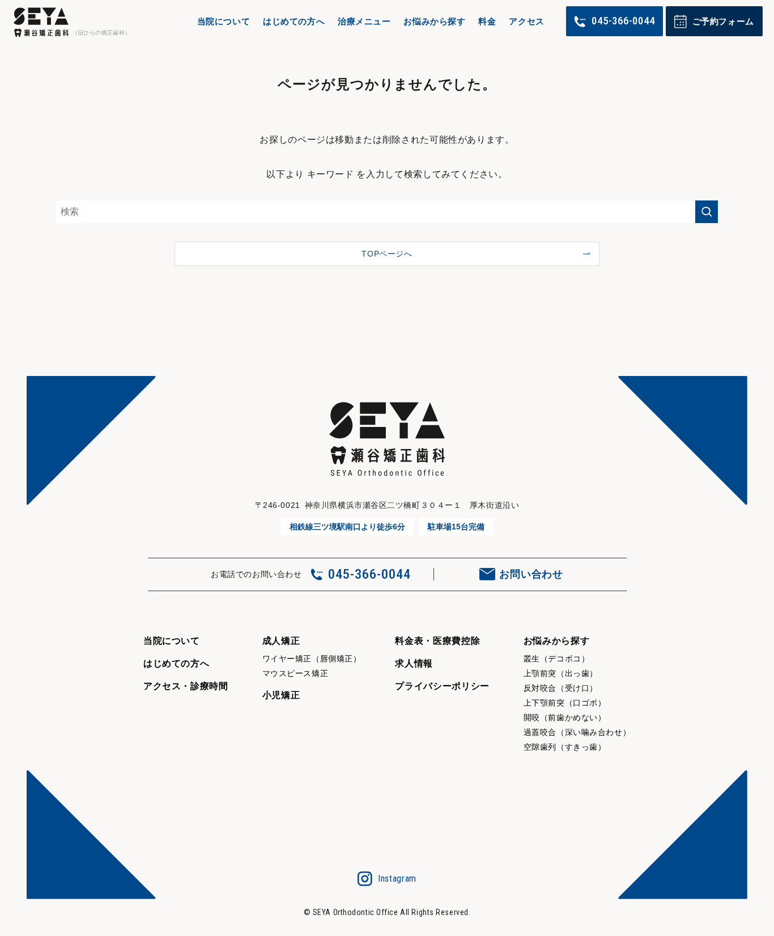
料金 (487, 21)
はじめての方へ (294, 21)
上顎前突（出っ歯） (561, 673)
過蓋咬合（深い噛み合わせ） (577, 732)
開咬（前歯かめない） (565, 717)
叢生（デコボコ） (556, 658)
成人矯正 (281, 641)
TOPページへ (387, 253)
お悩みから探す (434, 21)
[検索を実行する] (706, 211)
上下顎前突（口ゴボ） (565, 702)
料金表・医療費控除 (437, 641)
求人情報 (414, 663)
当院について (223, 21)
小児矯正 (281, 695)
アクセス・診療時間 (185, 686)
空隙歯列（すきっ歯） (565, 746)
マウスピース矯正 (295, 673)
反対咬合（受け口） (561, 688)
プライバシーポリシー (442, 686)
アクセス (526, 21)
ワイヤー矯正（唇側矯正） (312, 658)
